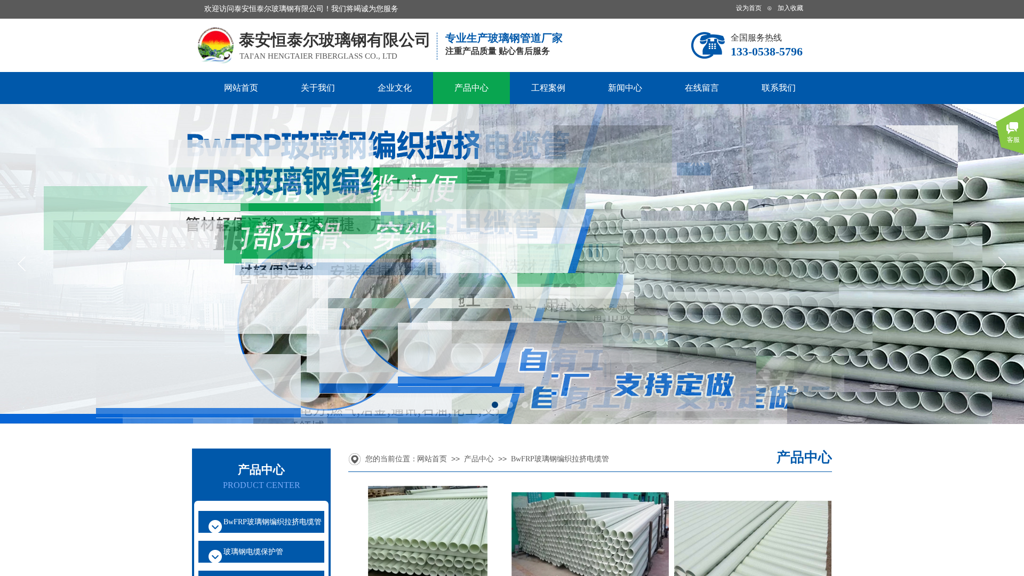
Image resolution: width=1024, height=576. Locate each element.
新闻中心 (625, 87)
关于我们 (318, 87)
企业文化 (395, 87)
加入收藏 (790, 8)
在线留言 (702, 87)
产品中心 (471, 87)
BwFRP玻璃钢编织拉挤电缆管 (560, 459)
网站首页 (241, 87)
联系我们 (779, 87)
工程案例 (548, 87)
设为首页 (749, 8)
